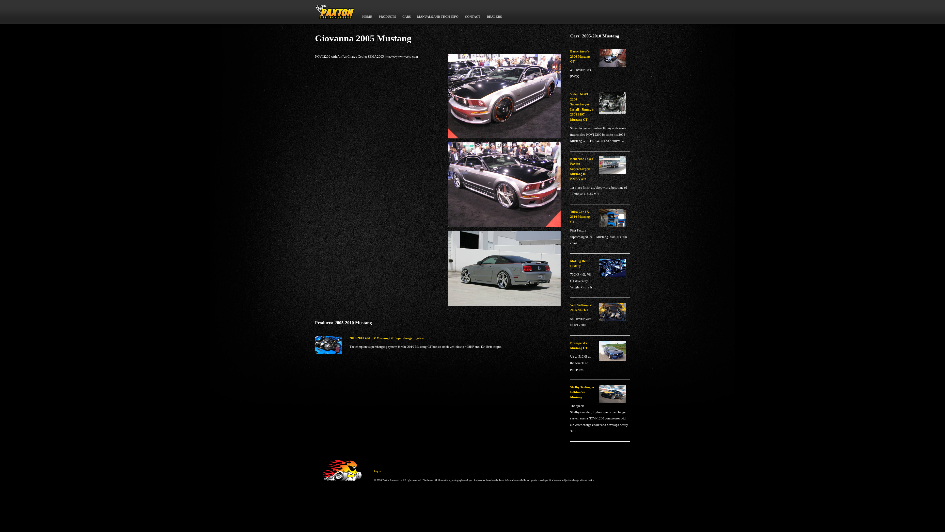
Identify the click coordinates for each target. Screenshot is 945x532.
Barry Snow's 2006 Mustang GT (580, 56)
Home (367, 16)
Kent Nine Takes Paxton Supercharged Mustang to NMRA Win (581, 169)
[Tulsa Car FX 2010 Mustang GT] (614, 220)
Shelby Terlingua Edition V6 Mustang (582, 392)
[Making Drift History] (614, 269)
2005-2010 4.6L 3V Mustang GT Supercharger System (387, 338)
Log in (377, 471)
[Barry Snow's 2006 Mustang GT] (614, 60)
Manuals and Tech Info (437, 16)
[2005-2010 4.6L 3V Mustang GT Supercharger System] (330, 347)
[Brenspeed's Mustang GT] (614, 353)
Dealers (494, 16)
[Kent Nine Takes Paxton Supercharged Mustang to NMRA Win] (614, 167)
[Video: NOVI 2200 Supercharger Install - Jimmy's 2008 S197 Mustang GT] (614, 104)
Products (387, 16)
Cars (406, 16)
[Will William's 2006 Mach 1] (614, 313)
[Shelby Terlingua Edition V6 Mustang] (614, 395)
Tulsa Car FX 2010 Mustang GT (580, 217)
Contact (472, 16)
